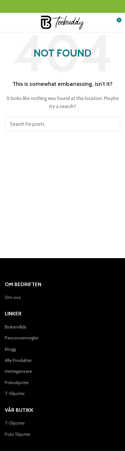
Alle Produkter (18, 360)
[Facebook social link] (48, 6)
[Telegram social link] (77, 6)
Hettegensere (18, 371)
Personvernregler (21, 338)
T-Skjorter (15, 393)
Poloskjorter (17, 382)
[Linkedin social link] (70, 6)
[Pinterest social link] (62, 6)
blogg (10, 349)
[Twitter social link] (55, 6)
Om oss (13, 297)
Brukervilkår (15, 327)
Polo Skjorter (17, 434)
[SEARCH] (112, 124)
